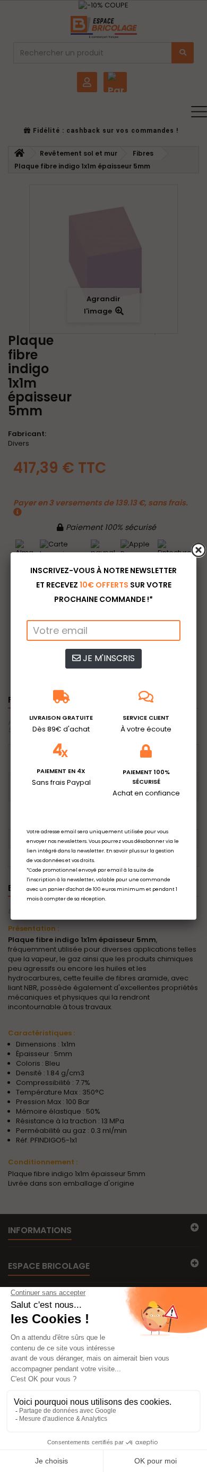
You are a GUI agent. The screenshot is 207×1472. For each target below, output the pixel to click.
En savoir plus (123, 851)
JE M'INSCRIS (108, 658)
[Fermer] (198, 550)
